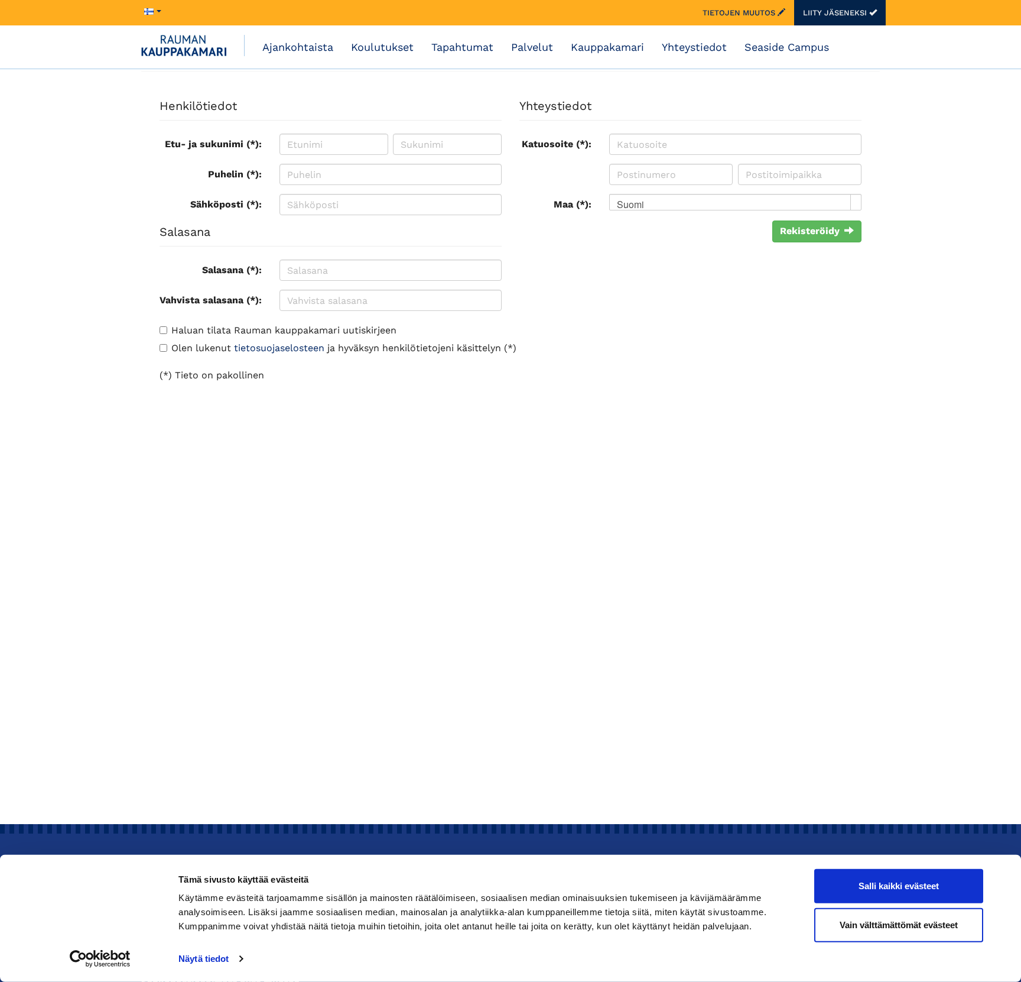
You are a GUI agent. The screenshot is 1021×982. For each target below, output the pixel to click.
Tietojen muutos (740, 12)
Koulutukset (382, 47)
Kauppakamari (607, 47)
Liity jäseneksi (836, 12)
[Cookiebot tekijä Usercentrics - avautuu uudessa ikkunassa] (100, 959)
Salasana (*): (232, 270)
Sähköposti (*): (226, 204)
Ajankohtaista (297, 47)
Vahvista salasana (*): (211, 300)
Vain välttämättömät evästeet (899, 924)
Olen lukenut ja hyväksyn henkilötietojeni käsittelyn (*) (343, 348)
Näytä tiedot (203, 959)
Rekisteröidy (810, 230)
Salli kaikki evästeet (899, 886)
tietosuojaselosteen (279, 348)
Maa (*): (572, 204)
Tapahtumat (462, 47)
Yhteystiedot (694, 47)
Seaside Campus (786, 47)
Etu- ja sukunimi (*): (213, 144)
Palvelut (532, 47)
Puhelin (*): (235, 174)
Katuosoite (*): (556, 144)
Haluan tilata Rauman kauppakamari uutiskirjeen (283, 330)
